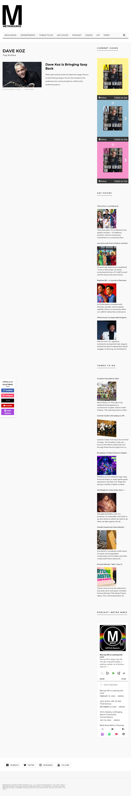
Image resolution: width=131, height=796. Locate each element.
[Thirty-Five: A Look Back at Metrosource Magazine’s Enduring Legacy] (106, 218)
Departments (27, 35)
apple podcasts (7, 412)
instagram (9, 395)
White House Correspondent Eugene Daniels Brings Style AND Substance (111, 318)
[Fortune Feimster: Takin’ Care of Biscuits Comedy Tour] (106, 576)
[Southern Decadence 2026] (106, 391)
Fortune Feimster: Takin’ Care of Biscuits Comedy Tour (109, 564)
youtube (9, 406)
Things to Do (46, 35)
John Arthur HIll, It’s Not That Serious (110, 702)
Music (18, 89)
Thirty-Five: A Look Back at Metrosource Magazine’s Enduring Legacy (110, 206)
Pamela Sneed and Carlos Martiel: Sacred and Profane (110, 527)
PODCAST (76, 35)
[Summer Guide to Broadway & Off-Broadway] (106, 428)
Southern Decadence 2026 (108, 379)
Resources (10, 35)
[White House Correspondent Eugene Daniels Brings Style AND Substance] (106, 330)
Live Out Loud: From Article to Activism (112, 243)
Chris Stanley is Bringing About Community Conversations (111, 714)
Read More (29, 89)
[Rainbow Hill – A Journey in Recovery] (106, 293)
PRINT (107, 35)
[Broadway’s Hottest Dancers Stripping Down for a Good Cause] (106, 465)
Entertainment (9, 89)
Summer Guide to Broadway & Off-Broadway (111, 416)
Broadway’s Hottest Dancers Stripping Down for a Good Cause (112, 453)
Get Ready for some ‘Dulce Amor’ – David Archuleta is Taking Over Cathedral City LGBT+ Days (111, 490)
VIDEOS (89, 35)
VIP (98, 35)
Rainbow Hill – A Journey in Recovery (111, 280)
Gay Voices (62, 35)
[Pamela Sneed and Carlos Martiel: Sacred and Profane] (106, 539)
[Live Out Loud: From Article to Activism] (106, 255)
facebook (9, 390)
